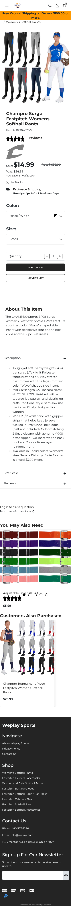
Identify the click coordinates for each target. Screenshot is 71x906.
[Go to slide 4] (41, 594)
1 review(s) (35, 138)
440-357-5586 (20, 828)
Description (12, 358)
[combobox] (35, 216)
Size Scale (11, 473)
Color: (12, 205)
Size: (11, 228)
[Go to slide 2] (37, 99)
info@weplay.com (22, 835)
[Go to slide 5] (46, 594)
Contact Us (9, 754)
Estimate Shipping (27, 189)
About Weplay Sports (15, 743)
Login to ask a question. (17, 507)
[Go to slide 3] (43, 99)
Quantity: (15, 256)
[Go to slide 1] (31, 99)
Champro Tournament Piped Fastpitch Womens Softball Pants (24, 688)
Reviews (10, 483)
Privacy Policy (11, 748)
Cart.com (47, 904)
